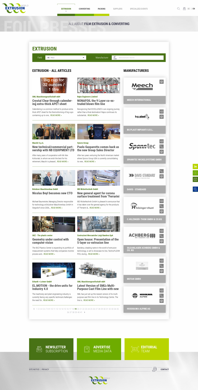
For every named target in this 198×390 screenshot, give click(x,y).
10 (52, 309)
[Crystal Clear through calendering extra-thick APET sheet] (53, 85)
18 (73, 309)
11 (54, 309)
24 (89, 309)
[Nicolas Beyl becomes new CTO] (53, 178)
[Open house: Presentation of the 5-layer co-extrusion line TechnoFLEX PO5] (98, 224)
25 (91, 309)
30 (104, 309)
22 (83, 309)
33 (112, 309)
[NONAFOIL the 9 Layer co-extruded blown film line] (98, 85)
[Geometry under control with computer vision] (53, 224)
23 (86, 309)
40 (79, 312)
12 (57, 309)
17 (70, 309)
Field (40, 57)
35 (118, 309)
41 (81, 312)
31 (107, 309)
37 (71, 312)
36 (68, 312)
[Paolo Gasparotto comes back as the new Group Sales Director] (98, 131)
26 (94, 309)
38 (73, 312)
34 (115, 309)
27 (97, 309)
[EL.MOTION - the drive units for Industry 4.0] (53, 270)
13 (60, 309)
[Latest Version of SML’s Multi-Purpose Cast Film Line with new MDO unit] (98, 270)
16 (68, 309)
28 (99, 309)
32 (110, 309)
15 (65, 309)
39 (76, 312)
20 (78, 309)
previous (34, 309)
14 (62, 309)
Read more (55, 115)
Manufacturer (102, 57)
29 (102, 309)
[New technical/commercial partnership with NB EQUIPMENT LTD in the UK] (53, 131)
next (84, 312)
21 (81, 309)
